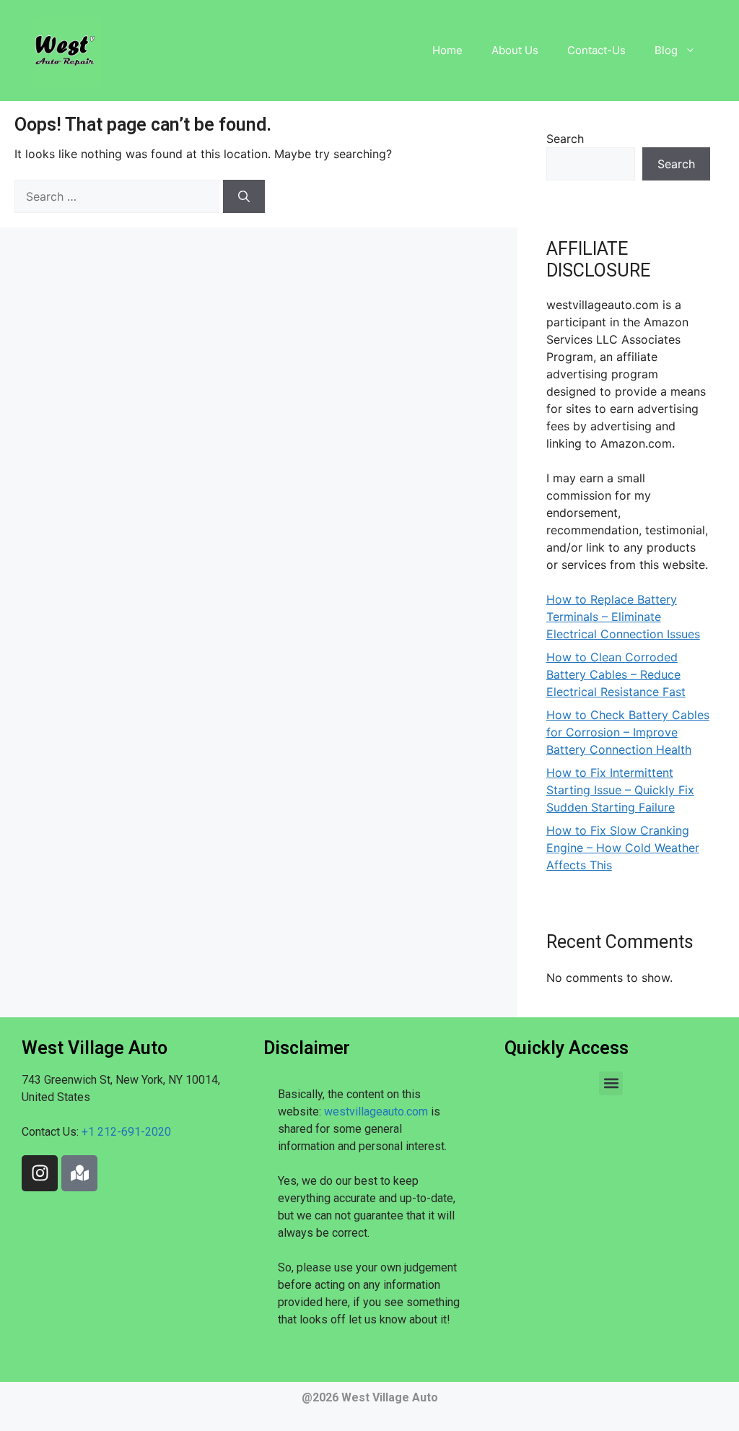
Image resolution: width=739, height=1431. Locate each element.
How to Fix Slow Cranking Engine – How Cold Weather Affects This (622, 847)
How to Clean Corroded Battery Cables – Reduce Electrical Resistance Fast (616, 674)
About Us (514, 50)
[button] (611, 1083)
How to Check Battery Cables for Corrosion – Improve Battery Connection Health (627, 732)
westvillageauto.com (376, 1111)
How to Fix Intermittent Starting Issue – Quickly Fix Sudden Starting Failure (620, 789)
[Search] (244, 196)
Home (447, 50)
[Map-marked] (79, 1173)
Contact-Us (596, 50)
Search (565, 138)
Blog (666, 50)
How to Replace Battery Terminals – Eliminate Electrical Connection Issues (623, 616)
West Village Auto (389, 1397)
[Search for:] (118, 196)
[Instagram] (40, 1173)
